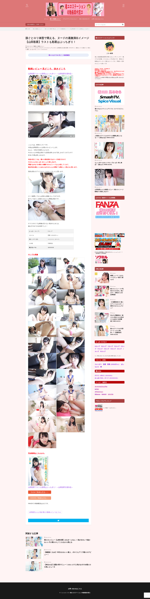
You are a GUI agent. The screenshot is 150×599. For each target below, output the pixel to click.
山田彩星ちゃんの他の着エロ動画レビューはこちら (45, 512)
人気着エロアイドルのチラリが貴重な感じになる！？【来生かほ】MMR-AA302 (108, 136)
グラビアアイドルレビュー (70, 19)
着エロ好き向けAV (84, 19)
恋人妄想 (63, 47)
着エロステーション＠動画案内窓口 (80, 592)
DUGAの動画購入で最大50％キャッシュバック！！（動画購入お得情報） (109, 252)
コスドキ (110, 394)
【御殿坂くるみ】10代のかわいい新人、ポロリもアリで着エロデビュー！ (67, 553)
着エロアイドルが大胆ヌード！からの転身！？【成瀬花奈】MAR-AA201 (116, 331)
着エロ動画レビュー (55, 19)
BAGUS (104, 394)
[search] (122, 24)
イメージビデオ (34, 47)
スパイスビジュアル (48, 47)
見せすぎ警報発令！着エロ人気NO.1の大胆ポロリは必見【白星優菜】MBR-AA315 (117, 318)
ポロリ (54, 47)
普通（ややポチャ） (70, 47)
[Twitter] (58, 520)
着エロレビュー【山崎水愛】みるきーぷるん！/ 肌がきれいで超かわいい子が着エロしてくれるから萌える (67, 541)
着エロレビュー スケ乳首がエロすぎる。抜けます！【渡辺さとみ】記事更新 (117, 291)
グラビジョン (99, 392)
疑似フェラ (85, 47)
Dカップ (117, 346)
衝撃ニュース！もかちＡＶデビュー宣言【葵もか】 (116, 277)
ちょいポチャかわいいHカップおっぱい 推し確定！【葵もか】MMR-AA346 (108, 163)
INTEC (97, 389)
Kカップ (103, 351)
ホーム (46, 19)
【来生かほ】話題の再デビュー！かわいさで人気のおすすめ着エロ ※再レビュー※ (67, 566)
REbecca (97, 394)
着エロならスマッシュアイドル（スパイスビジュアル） (109, 109)
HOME (28, 29)
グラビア (41, 47)
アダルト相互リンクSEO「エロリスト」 (106, 408)
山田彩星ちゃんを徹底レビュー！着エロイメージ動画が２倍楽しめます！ (109, 190)
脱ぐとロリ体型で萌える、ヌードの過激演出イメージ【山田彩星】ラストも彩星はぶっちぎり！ (67, 29)
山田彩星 (59, 47)
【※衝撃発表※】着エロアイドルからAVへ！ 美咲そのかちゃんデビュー (117, 305)
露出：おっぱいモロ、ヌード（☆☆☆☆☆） (37, 49)
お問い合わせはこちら (98, 19)
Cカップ (29, 47)
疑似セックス (79, 47)
